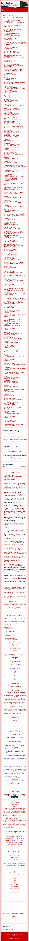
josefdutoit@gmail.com (14, 741)
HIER (21, 513)
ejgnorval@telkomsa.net (9, 479)
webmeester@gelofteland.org (15, 607)
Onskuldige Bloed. (18, 571)
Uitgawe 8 (15, 679)
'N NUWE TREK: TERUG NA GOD (18, 743)
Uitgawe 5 (15, 675)
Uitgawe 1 (15, 670)
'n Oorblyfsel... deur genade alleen (14, 842)
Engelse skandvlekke (14, 888)
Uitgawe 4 (15, 674)
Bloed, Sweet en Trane (8, 597)
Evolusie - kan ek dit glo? (14, 855)
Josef (14, 880)
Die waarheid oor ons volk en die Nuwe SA (14, 838)
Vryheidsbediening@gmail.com (16, 642)
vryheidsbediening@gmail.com (10, 759)
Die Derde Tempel (14, 869)
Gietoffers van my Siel (15, 783)
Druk (2, 448)
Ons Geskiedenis (14, 886)
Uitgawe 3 (15, 672)
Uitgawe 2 (15, 671)
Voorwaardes (17, 938)
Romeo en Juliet (14, 859)
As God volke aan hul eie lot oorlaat (14, 836)
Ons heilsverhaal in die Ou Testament (14, 851)
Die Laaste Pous (14, 878)
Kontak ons (11, 938)
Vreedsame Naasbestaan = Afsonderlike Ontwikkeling (14, 848)
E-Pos (5, 448)
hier (25, 490)
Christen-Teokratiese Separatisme (14, 844)
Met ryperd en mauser (14, 873)
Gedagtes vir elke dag (18, 433)
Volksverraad (9, 840)
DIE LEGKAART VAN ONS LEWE (15, 688)
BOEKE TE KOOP (15, 791)
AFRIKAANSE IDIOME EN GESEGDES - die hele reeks (16, 915)
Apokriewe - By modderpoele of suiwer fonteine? (14, 863)
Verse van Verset (14, 846)
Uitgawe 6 (15, 676)
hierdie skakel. (15, 488)
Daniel (14, 853)
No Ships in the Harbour (14, 850)
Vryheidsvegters (7, 561)
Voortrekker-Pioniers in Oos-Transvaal (14, 890)
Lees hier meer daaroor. (19, 553)
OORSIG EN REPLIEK (15, 664)
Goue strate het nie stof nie (14, 874)
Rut (14, 882)
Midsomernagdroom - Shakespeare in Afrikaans (14, 865)
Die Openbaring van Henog (14, 867)
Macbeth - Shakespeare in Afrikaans (14, 871)
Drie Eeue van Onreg (14, 884)
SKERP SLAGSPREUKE (18, 906)
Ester (14, 861)
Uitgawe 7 (15, 678)
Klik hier (4, 820)
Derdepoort (14, 876)
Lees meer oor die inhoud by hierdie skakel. (13, 544)
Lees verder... (14, 797)
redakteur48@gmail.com (15, 661)
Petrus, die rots (14, 857)
